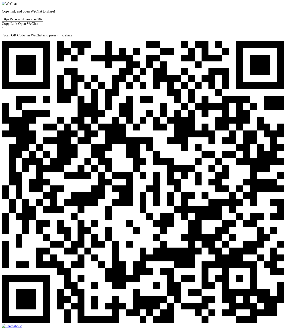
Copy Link (9, 23)
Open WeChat (28, 23)
